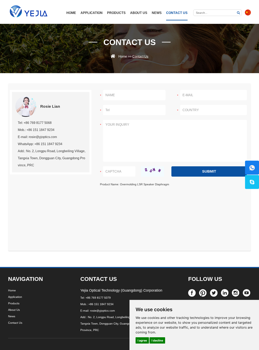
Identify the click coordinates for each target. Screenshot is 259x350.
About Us (138, 13)
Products (116, 13)
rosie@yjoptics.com (102, 310)
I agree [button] (142, 340)
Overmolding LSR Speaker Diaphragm (144, 184)
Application (92, 13)
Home (122, 56)
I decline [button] (157, 340)
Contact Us (177, 13)
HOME (71, 13)
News (157, 13)
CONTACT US (98, 279)
